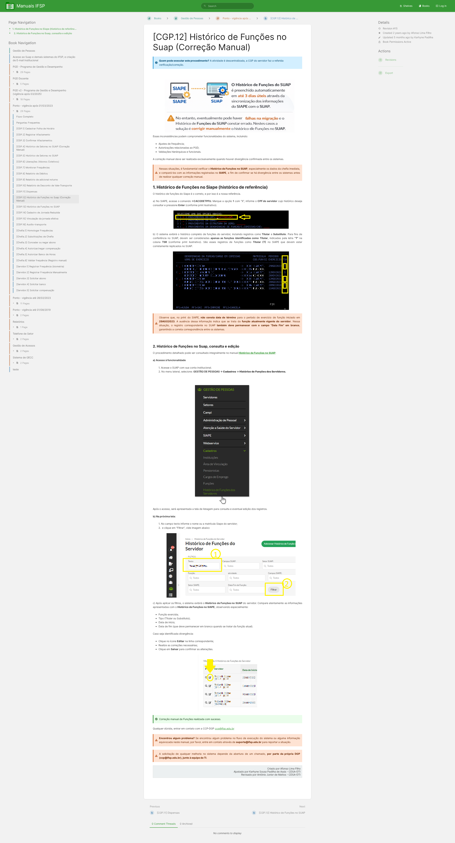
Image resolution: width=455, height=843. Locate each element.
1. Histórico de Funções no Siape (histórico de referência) (44, 28)
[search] (227, 6)
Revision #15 (390, 28)
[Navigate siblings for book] (167, 18)
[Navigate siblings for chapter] (209, 18)
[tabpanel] (227, 833)
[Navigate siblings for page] (257, 18)
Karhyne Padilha (423, 37)
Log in (442, 5)
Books (425, 5)
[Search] (205, 5)
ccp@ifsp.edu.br (224, 728)
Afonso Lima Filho (421, 32)
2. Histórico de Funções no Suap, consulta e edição (43, 33)
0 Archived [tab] (186, 823)
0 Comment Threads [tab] (164, 823)
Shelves (407, 5)
